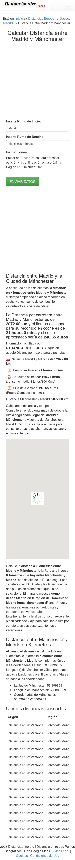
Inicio (19, 18)
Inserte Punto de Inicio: (23, 121)
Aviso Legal (60, 851)
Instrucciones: (17, 152)
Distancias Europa (41, 18)
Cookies (22, 855)
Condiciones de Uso (44, 855)
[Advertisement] (37, 81)
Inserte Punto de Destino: (25, 137)
